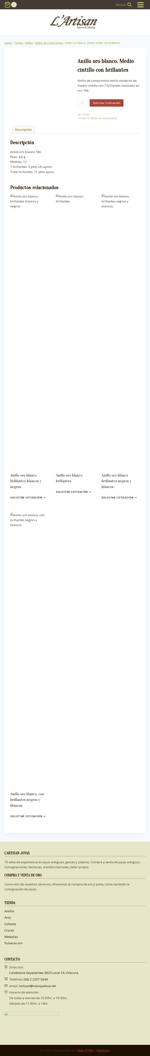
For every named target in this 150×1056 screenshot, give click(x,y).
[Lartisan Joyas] (75, 22)
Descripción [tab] (23, 129)
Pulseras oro (13, 943)
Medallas (11, 937)
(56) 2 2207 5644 (36, 979)
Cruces (9, 930)
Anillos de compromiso (103, 117)
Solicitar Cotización (106, 103)
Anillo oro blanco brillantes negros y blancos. (116, 481)
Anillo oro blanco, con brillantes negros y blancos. (27, 800)
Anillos (9, 911)
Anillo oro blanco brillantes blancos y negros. (25, 481)
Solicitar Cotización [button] (26, 497)
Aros (7, 917)
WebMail (103, 1050)
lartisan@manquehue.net (37, 986)
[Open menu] (140, 4)
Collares (10, 924)
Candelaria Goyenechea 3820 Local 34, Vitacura (43, 973)
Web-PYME (85, 1050)
